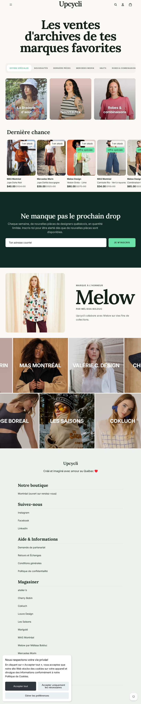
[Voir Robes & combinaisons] (114, 99)
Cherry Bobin (25, 597)
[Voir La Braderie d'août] (26, 99)
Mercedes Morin (85, 68)
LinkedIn (23, 528)
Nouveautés (41, 68)
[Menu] (11, 5)
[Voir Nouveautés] (70, 99)
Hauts (103, 68)
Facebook (23, 520)
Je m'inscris (122, 242)
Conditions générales (29, 563)
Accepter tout (20, 686)
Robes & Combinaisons (124, 68)
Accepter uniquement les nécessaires (53, 686)
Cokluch (22, 605)
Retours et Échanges (29, 555)
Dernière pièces (62, 68)
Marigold (23, 629)
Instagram (23, 512)
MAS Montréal (26, 637)
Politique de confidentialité (33, 571)
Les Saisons (24, 621)
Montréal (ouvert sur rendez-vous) (37, 493)
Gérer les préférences (37, 695)
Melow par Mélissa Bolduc (32, 645)
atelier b (22, 590)
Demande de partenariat (31, 547)
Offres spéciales (19, 68)
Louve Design (25, 613)
